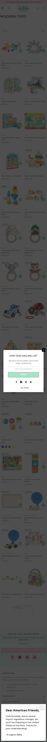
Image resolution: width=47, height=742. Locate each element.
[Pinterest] (26, 382)
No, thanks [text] (25, 387)
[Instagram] (21, 382)
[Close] (43, 350)
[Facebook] (16, 382)
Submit (23, 375)
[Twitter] (30, 382)
